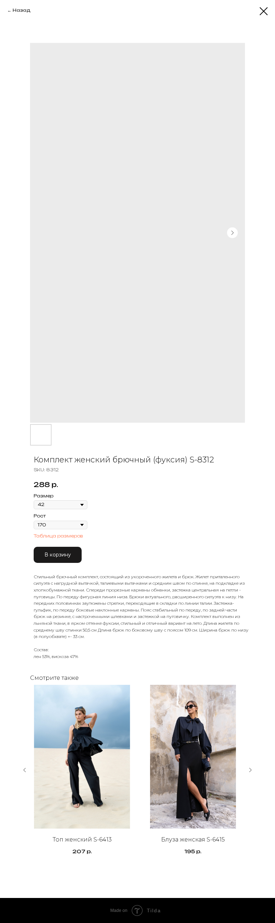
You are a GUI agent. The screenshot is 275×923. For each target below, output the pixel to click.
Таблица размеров (58, 536)
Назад (21, 10)
